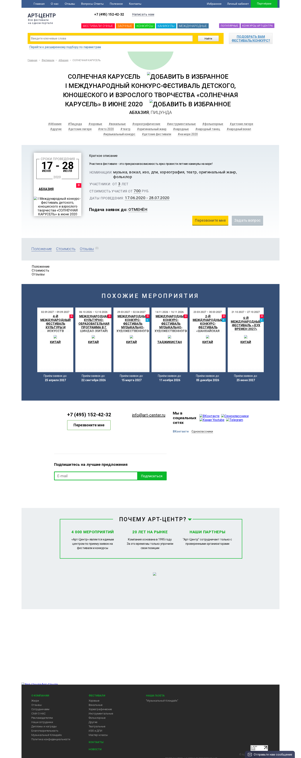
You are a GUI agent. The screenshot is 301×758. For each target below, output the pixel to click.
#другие (56, 129)
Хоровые (94, 700)
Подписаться (151, 476)
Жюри (35, 700)
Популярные (229, 25)
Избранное (214, 3)
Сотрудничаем (40, 709)
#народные (181, 129)
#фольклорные (212, 124)
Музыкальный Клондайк (46, 735)
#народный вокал (239, 129)
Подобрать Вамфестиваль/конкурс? (251, 39)
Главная (39, 3)
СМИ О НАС (38, 713)
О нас (55, 3)
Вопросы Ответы (92, 3)
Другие (93, 722)
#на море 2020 (188, 134)
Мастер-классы (98, 735)
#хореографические (146, 124)
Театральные (97, 726)
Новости (95, 749)
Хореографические (100, 709)
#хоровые (95, 124)
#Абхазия (54, 124)
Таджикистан (169, 342)
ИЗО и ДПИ (95, 730)
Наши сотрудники (42, 722)
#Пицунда (75, 124)
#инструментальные (181, 124)
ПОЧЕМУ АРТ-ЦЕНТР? (153, 519)
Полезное (116, 3)
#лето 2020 (106, 129)
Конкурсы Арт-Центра (257, 25)
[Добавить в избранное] (187, 76)
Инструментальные (101, 713)
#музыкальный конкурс (119, 134)
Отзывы (70, 3)
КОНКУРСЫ (145, 26)
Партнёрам (264, 3)
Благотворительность (44, 730)
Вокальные (95, 704)
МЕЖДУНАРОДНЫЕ (193, 26)
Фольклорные (97, 717)
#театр (125, 129)
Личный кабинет (238, 3)
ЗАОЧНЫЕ (125, 26)
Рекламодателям (42, 717)
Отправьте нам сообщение (273, 754)
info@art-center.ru (148, 415)
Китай (55, 342)
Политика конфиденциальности (50, 739)
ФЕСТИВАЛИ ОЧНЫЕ (98, 26)
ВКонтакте (181, 431)
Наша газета (155, 695)
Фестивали (48, 60)
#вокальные (117, 124)
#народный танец (207, 129)
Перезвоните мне (89, 425)
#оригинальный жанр (151, 129)
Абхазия (63, 60)
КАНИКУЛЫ (166, 26)
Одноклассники (202, 431)
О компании (40, 695)
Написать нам (143, 14)
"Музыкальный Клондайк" (162, 700)
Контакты (135, 3)
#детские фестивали (156, 134)
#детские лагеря (241, 124)
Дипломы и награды (44, 726)
